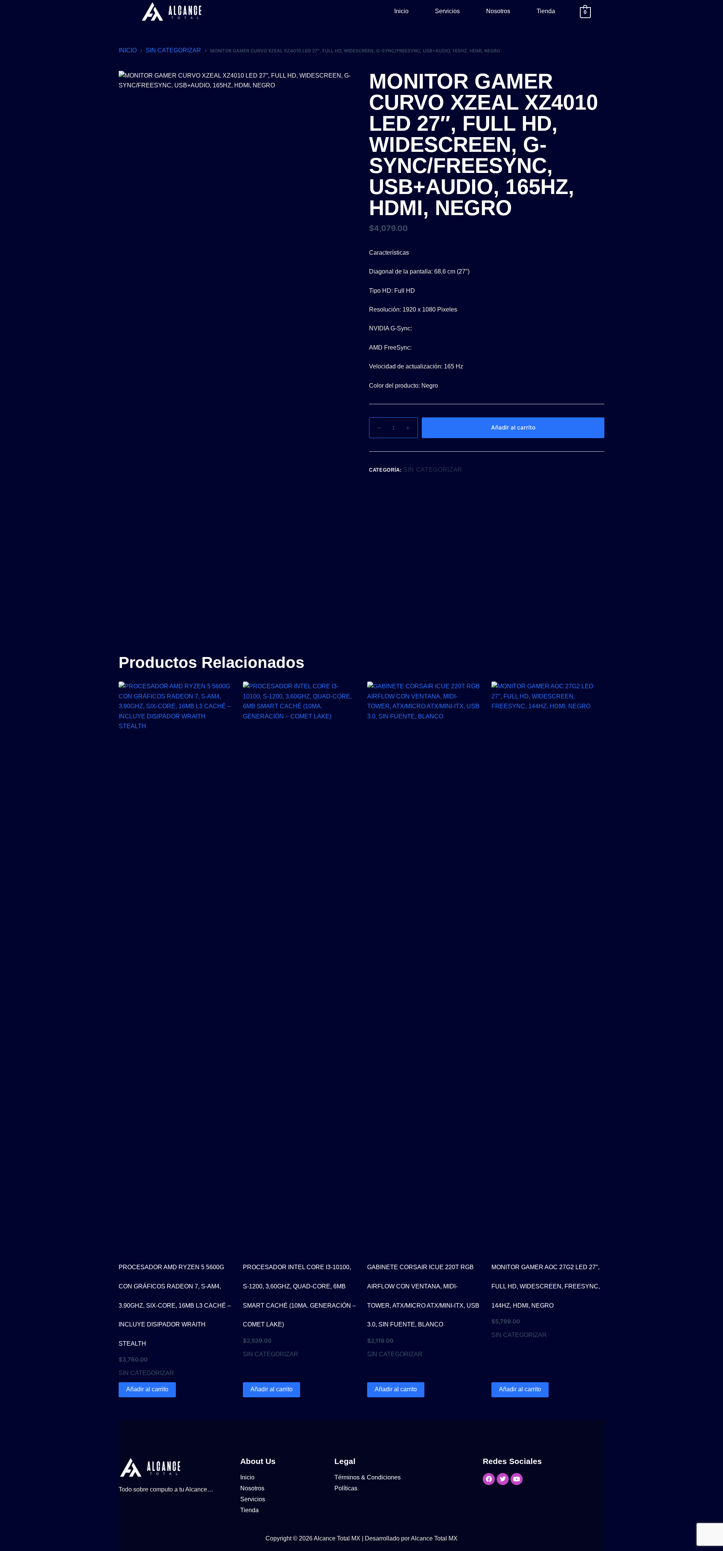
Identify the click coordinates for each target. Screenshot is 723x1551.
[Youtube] (517, 1479)
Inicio (401, 11)
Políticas (345, 1488)
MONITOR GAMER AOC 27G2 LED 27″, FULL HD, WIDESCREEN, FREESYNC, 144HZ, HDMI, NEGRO (545, 1286)
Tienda (546, 11)
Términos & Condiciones (367, 1477)
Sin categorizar (432, 469)
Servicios (447, 11)
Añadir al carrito (513, 427)
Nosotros (498, 11)
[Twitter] (503, 1479)
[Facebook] (489, 1479)
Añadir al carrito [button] (147, 1389)
